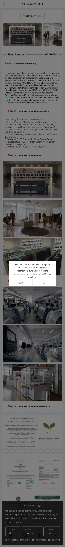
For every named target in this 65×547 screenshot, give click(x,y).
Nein (20, 282)
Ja (44, 282)
